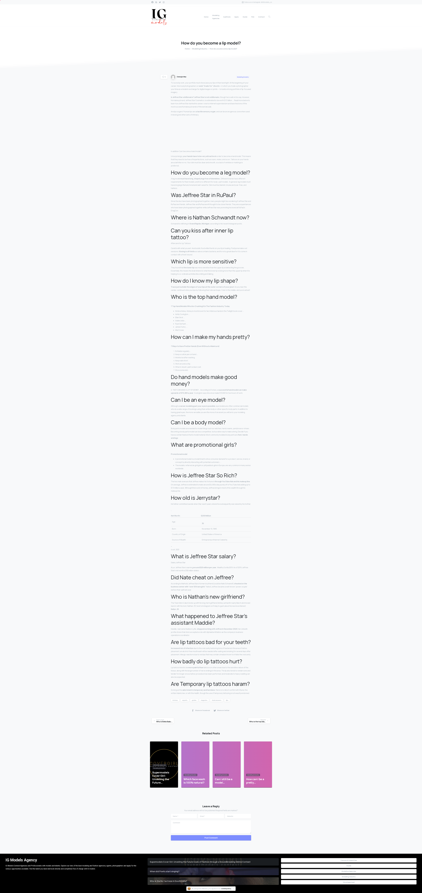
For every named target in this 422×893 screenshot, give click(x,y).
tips (227, 700)
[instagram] (164, 2)
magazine (204, 700)
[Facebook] (152, 2)
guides (194, 700)
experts (184, 700)
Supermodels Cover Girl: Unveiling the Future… (160, 777)
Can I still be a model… (223, 780)
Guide (348, 866)
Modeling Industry (199, 49)
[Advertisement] (211, 133)
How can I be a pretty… (255, 780)
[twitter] (160, 2)
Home (187, 49)
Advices (175, 700)
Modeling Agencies (349, 871)
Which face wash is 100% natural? (194, 780)
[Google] (156, 2)
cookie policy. (226, 889)
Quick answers (216, 700)
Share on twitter (223, 710)
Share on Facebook (202, 710)
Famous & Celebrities (349, 860)
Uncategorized (349, 882)
